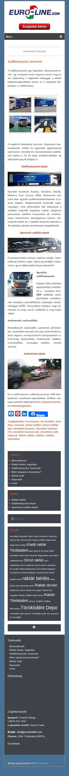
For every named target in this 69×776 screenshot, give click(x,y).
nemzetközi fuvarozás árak (26, 432)
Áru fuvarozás (32, 421)
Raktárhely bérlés (27, 586)
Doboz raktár (33, 536)
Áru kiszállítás (47, 421)
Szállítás (40, 435)
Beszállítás (14, 536)
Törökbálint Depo (39, 607)
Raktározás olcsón (17, 590)
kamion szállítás (33, 425)
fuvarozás (19, 425)
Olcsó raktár (33, 560)
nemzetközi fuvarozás (24, 428)
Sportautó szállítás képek (25, 507)
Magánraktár (43, 555)
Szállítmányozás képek (24, 503)
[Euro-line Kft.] (34, 12)
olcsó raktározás (27, 565)
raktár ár (32, 601)
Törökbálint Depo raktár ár (20, 614)
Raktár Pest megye (34, 590)
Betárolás (23, 536)
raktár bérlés (35, 578)
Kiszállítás (14, 555)
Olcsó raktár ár (41, 565)
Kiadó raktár (51, 540)
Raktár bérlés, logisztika (24, 464)
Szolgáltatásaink (16, 421)
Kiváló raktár (24, 555)
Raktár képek (19, 499)
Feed (14, 483)
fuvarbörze (43, 536)
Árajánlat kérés (34, 26)
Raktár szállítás (26, 435)
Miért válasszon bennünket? (26, 472)
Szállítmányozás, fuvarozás (25, 61)
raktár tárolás (37, 595)
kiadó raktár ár (34, 551)
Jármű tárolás (25, 540)
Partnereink (42, 763)
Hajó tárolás (15, 540)
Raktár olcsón (46, 585)
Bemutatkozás (19, 460)
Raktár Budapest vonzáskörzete (35, 573)
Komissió (33, 555)
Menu (9, 36)
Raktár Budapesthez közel (30, 569)
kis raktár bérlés (47, 551)
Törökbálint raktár (39, 614)
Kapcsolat (17, 479)
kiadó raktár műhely (18, 545)
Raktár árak (18, 475)
